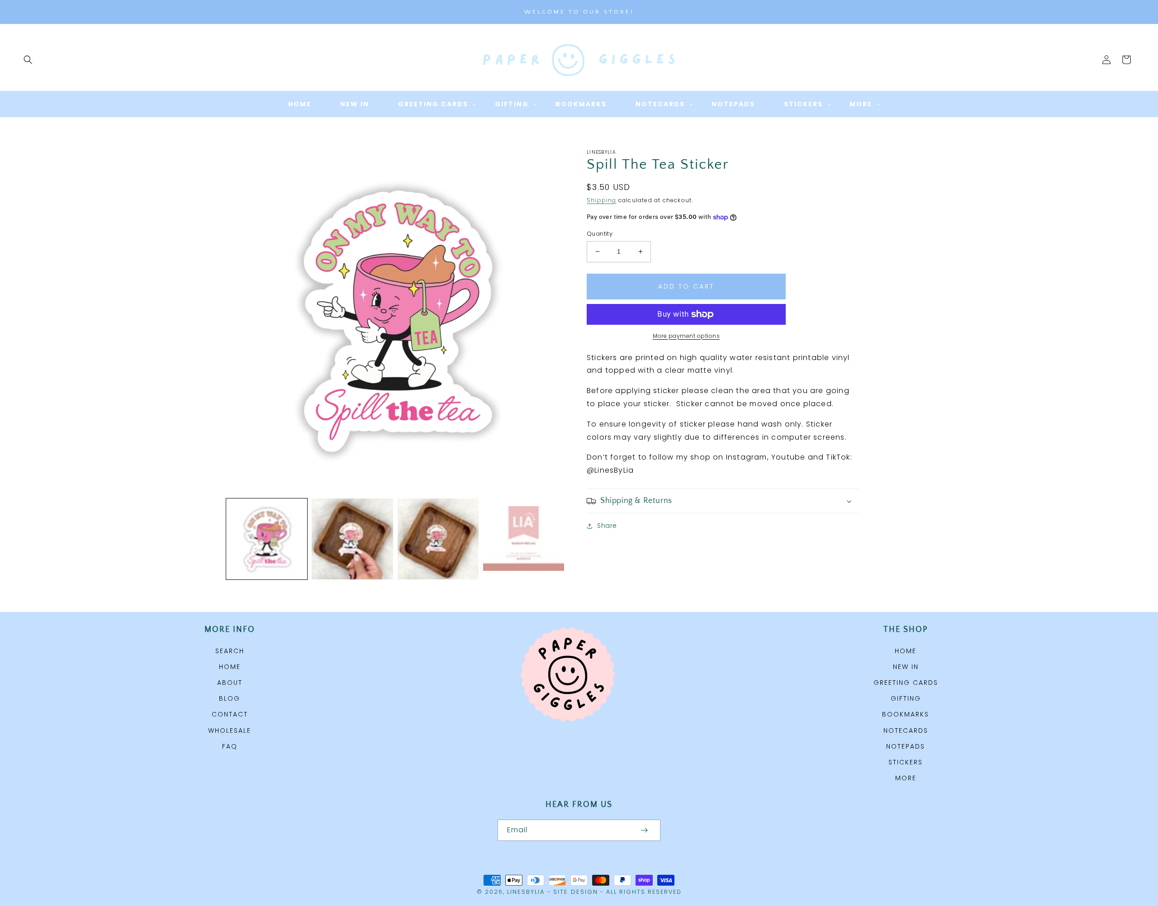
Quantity (599, 233)
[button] (28, 60)
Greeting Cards (905, 682)
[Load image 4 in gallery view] (523, 538)
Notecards (905, 730)
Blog (229, 698)
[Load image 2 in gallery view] (352, 538)
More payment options (686, 336)
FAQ (229, 746)
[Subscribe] (644, 830)
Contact (230, 714)
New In (906, 666)
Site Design (575, 891)
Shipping (602, 200)
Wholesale (229, 730)
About (229, 682)
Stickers (905, 762)
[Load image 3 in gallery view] (438, 538)
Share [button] (607, 525)
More (905, 778)
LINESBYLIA (526, 891)
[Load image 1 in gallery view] (266, 538)
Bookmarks (905, 714)
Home (230, 666)
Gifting (906, 698)
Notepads (905, 746)
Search (229, 650)
